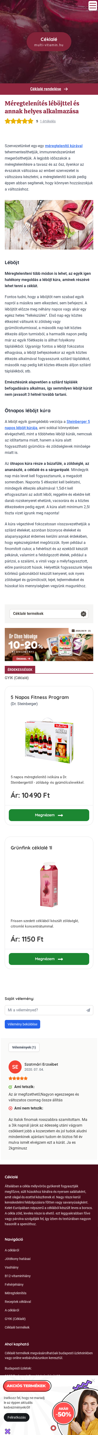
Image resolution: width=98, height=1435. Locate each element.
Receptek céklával (18, 1302)
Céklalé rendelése (45, 89)
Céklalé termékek (28, 613)
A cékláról (12, 1250)
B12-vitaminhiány (18, 1276)
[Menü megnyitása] (92, 5)
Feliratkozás (17, 1417)
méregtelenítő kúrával (64, 146)
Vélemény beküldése (22, 1024)
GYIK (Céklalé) (17, 678)
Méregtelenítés (15, 1293)
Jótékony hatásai (17, 1259)
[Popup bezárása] (93, 1380)
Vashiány (12, 1267)
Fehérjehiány (14, 1284)
